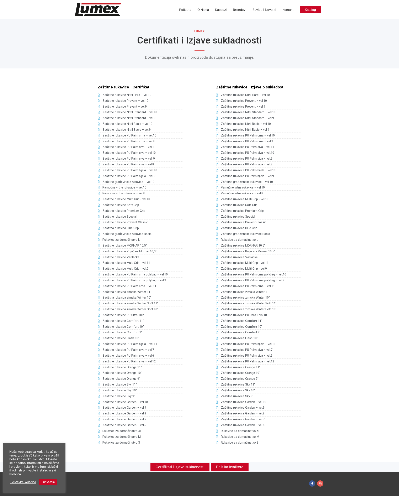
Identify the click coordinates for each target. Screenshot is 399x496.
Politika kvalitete (229, 467)
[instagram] (320, 483)
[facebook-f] (312, 483)
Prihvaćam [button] (48, 482)
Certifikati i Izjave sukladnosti (180, 467)
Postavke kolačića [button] (23, 482)
